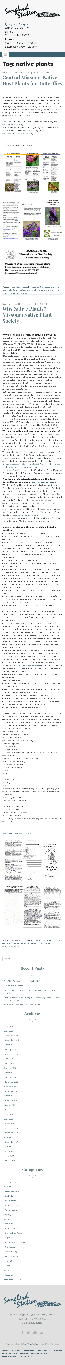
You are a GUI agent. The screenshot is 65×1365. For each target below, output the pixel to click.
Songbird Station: (30, 1344)
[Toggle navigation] (5, 54)
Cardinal (8, 1187)
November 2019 (11, 1133)
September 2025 (11, 1040)
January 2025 (10, 1049)
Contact (27, 1356)
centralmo (46, 290)
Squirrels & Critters (12, 1256)
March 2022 (9, 1096)
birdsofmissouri (45, 943)
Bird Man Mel (10, 1356)
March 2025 (9, 1045)
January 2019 (10, 1161)
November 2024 (11, 1054)
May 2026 (8, 1026)
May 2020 (8, 1114)
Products (44, 1350)
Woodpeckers (10, 1182)
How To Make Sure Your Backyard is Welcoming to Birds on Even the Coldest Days (32, 999)
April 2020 (8, 1119)
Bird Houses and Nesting (15, 1242)
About (58, 1350)
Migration (8, 1238)
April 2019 (8, 1151)
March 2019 (9, 1156)
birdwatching (33, 290)
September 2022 (11, 1091)
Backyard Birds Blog (15, 1353)
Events (7, 1266)
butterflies (21, 290)
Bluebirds (8, 1196)
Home (5, 1350)
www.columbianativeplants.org (18, 133)
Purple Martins (10, 1210)
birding (55, 290)
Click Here (7, 145)
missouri (38, 940)
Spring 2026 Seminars (14, 986)
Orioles (7, 1219)
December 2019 (11, 1128)
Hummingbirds (11, 1228)
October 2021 (10, 1105)
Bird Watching (10, 1252)
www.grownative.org (13, 124)
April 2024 (8, 1059)
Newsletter (39, 1353)
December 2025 (11, 1036)
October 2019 (10, 1137)
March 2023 (9, 1073)
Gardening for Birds (12, 1279)
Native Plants (18, 940)
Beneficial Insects (20, 287)
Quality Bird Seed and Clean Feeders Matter (23, 1005)
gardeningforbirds (51, 940)
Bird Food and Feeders (14, 1233)
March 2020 (9, 1124)
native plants (8, 290)
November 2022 (11, 1082)
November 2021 (11, 1100)
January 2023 (10, 1077)
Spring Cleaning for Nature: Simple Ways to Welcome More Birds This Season (32, 991)
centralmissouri (44, 287)
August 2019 (9, 1147)
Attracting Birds (11, 1205)
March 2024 (9, 1063)
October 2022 (10, 1087)
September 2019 (11, 1142)
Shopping (8, 1275)
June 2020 (8, 1110)
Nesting (7, 1215)
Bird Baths (8, 1224)
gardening (7, 943)
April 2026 (8, 1031)
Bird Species (9, 1247)
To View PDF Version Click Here (17, 833)
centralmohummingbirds (14, 293)
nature (17, 946)
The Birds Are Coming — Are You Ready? (22, 981)
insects (56, 287)
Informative (9, 1261)
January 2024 (10, 1068)
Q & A (6, 1270)
